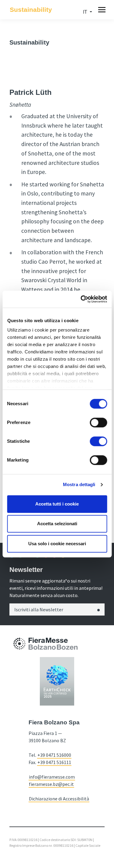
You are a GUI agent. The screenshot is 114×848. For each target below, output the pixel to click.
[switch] (98, 422)
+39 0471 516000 (54, 755)
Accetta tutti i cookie (57, 503)
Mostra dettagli (79, 484)
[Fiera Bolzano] (19, 643)
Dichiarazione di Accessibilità (59, 799)
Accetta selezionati (57, 523)
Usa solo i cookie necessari (57, 543)
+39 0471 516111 (54, 762)
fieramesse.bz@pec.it (51, 784)
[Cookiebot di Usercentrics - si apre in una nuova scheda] (81, 299)
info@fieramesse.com (52, 777)
